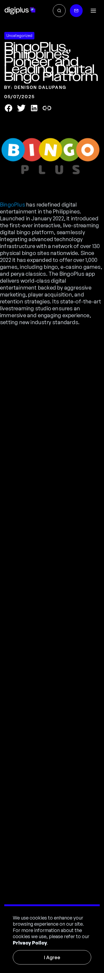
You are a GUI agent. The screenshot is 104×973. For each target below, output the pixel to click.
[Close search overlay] (59, 10)
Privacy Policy (30, 943)
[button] (93, 10)
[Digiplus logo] (20, 10)
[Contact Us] (76, 10)
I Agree (52, 957)
